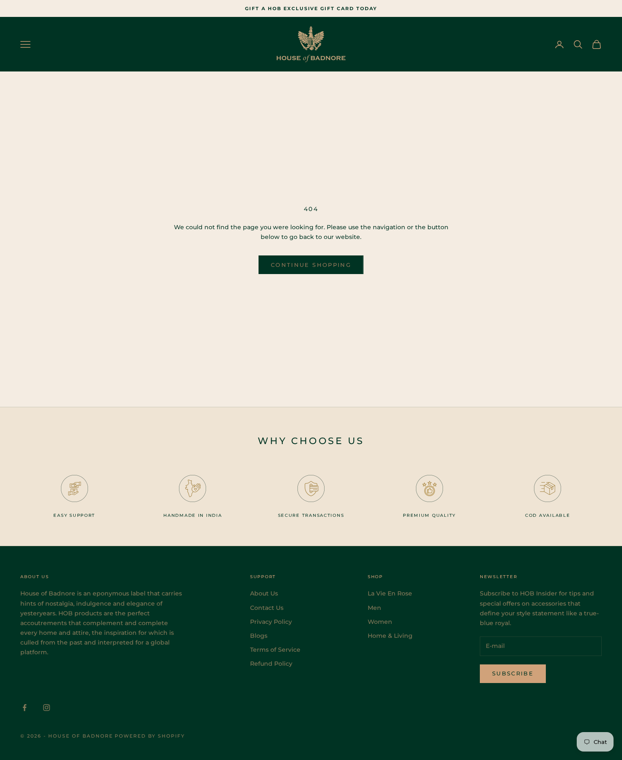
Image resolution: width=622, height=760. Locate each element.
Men (374, 608)
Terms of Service (275, 649)
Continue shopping (311, 264)
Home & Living (390, 635)
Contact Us (266, 608)
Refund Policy (271, 663)
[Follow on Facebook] (24, 707)
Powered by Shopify (150, 736)
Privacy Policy (271, 622)
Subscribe (513, 673)
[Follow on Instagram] (46, 707)
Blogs (258, 635)
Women (380, 622)
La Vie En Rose (390, 593)
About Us (264, 593)
